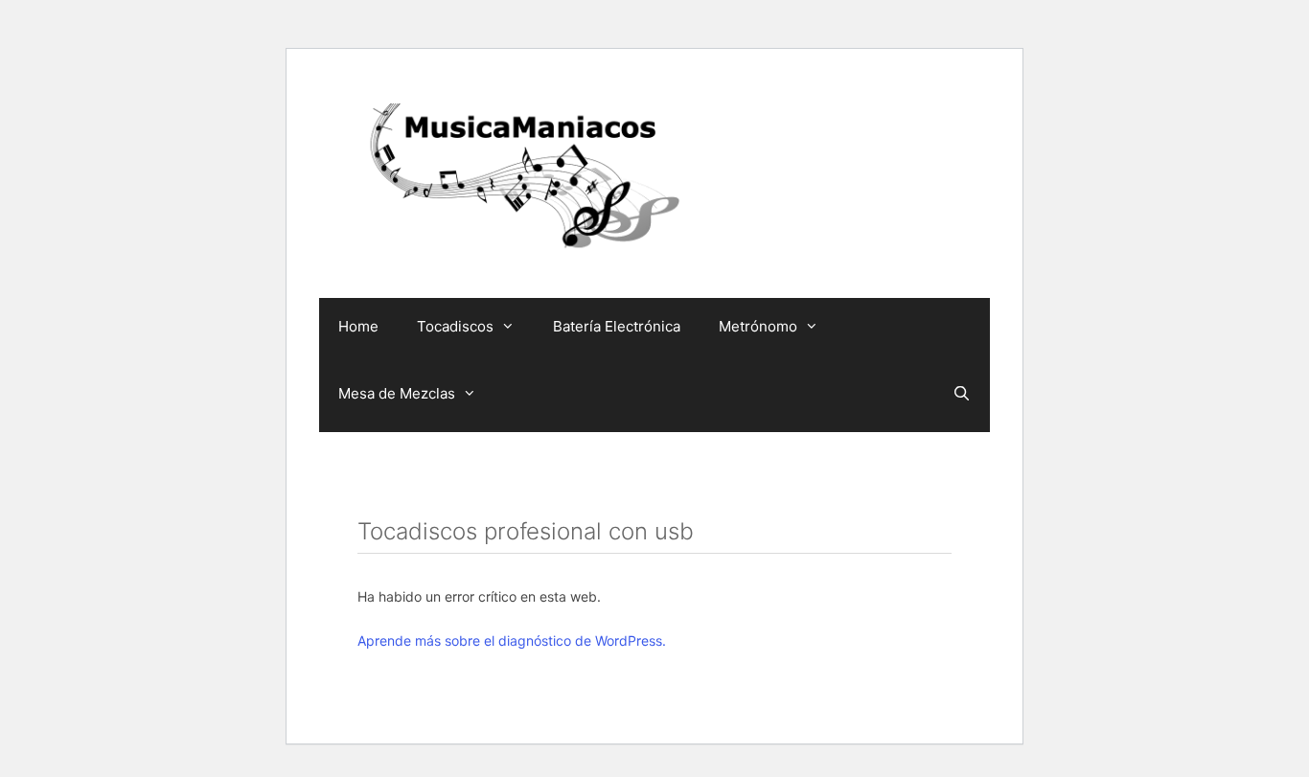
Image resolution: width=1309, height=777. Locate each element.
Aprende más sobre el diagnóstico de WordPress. (511, 640)
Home (358, 326)
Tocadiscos (455, 326)
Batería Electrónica (616, 326)
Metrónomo (758, 326)
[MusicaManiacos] (520, 180)
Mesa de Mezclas (396, 393)
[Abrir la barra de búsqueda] (961, 394)
